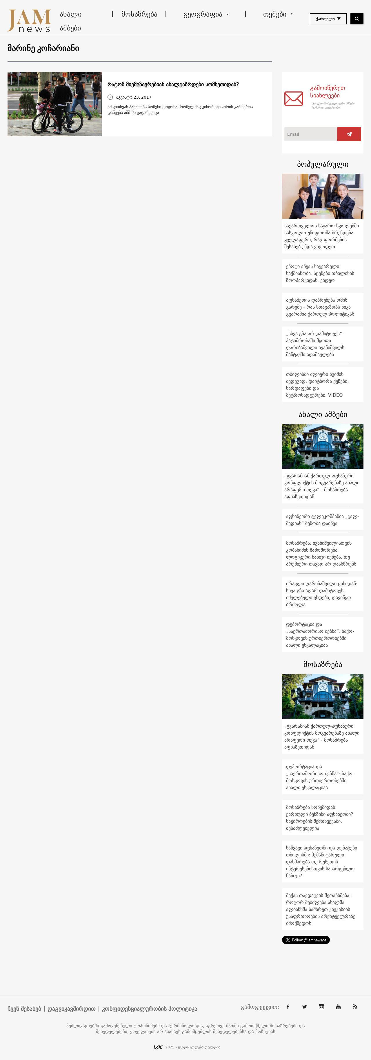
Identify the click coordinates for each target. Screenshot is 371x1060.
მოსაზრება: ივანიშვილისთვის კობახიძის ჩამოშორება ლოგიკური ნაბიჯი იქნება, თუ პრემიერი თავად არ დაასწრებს (321, 553)
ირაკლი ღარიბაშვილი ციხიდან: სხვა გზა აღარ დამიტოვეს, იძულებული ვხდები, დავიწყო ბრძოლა (321, 593)
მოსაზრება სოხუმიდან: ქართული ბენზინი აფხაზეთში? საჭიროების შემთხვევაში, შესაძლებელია (319, 817)
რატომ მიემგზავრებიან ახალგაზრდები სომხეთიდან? (173, 84)
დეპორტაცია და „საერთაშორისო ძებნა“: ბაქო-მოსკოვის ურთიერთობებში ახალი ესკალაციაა (320, 634)
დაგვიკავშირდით (72, 1009)
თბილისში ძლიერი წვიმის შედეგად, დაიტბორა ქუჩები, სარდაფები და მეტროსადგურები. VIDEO (317, 384)
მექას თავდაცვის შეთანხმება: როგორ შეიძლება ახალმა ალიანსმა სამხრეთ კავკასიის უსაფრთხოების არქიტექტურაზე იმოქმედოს (320, 909)
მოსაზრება (139, 14)
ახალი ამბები (70, 21)
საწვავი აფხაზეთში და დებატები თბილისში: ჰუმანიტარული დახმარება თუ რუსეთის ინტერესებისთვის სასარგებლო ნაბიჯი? (321, 862)
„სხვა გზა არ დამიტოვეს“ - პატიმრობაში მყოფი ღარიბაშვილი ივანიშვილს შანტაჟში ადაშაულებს (315, 343)
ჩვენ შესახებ (24, 1009)
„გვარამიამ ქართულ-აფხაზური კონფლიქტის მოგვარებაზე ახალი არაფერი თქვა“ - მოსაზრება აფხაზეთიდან (321, 486)
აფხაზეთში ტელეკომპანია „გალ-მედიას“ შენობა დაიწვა (322, 519)
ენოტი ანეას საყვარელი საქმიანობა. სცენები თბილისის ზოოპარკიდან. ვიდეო (320, 273)
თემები (274, 14)
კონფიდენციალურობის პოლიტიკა (149, 1009)
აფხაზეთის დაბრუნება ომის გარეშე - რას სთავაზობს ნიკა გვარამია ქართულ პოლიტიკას (320, 307)
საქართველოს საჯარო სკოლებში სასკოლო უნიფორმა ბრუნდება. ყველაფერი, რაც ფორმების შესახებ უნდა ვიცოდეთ (321, 236)
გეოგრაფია (202, 14)
